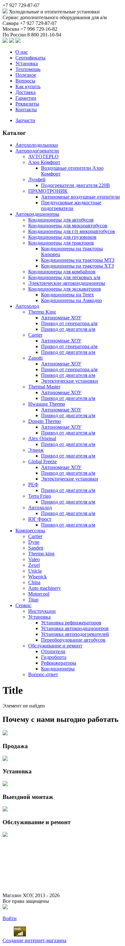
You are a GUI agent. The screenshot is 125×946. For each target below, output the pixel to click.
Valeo (34, 559)
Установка (26, 63)
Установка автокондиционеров (75, 628)
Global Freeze (42, 461)
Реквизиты (27, 103)
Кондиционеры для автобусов (61, 220)
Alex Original (42, 438)
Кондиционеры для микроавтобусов (67, 225)
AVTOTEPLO (43, 156)
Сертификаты (30, 57)
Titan (33, 599)
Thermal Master (44, 386)
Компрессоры (30, 530)
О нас (21, 52)
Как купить (27, 86)
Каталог (14, 132)
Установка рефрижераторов (71, 622)
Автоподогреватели (37, 150)
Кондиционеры (58, 668)
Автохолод (27, 306)
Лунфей (37, 179)
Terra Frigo (39, 496)
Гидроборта (53, 657)
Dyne (33, 542)
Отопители (53, 651)
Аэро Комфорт (44, 162)
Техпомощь (27, 69)
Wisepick (37, 576)
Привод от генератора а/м (69, 323)
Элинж (36, 450)
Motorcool (38, 594)
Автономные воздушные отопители (80, 196)
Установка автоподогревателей (75, 634)
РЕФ (33, 484)
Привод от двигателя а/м (68, 329)
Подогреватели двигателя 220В (75, 185)
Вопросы (25, 80)
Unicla (35, 571)
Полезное (25, 75)
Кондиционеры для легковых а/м (64, 277)
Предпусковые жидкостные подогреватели (71, 205)
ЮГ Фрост (39, 519)
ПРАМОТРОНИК (48, 191)
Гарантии (25, 98)
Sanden (35, 548)
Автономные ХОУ (61, 317)
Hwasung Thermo (46, 404)
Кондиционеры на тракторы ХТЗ (77, 266)
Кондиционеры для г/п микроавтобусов (71, 231)
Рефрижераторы (58, 663)
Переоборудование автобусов (73, 640)
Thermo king (41, 553)
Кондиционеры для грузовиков (62, 237)
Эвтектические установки (69, 381)
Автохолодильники (36, 145)
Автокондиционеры (37, 214)
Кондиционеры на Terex (67, 294)
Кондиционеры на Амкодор (71, 300)
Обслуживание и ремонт (55, 645)
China (34, 582)
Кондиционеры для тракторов (61, 243)
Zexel (34, 565)
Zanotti (35, 358)
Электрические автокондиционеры (66, 283)
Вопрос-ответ (43, 674)
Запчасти (25, 120)
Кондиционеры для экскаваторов (64, 289)
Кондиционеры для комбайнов (62, 271)
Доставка (25, 92)
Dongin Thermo (44, 421)
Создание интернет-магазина (34, 940)
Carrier (35, 335)
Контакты (26, 109)
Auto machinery (44, 588)
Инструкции (42, 611)
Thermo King (42, 312)
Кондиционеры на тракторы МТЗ (77, 260)
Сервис (23, 605)
